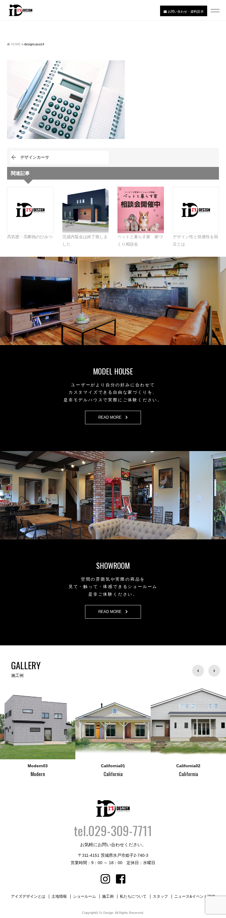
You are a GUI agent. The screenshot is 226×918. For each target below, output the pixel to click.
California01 (74, 765)
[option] (74, 731)
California (74, 774)
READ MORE (111, 417)
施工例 (108, 896)
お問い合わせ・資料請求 (185, 11)
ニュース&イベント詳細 (194, 896)
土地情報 (59, 896)
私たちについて (133, 896)
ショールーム (84, 896)
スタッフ (160, 896)
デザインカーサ (34, 157)
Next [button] (214, 671)
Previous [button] (198, 671)
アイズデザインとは (28, 896)
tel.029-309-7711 (113, 830)
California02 (150, 765)
